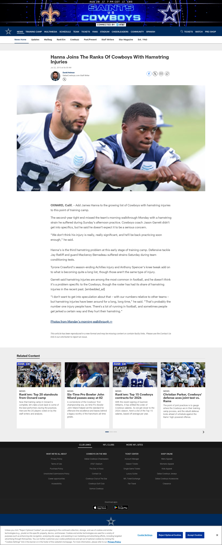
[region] (111, 535)
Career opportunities (56, 478)
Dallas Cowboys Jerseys (167, 474)
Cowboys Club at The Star (96, 478)
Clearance (167, 483)
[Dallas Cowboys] (111, 521)
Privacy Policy (56, 459)
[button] (107, 432)
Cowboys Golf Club (96, 483)
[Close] (217, 535)
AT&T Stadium (96, 464)
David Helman (69, 72)
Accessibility (56, 483)
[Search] (182, 31)
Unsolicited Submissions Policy (56, 474)
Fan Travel (132, 483)
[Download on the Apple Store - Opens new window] (100, 507)
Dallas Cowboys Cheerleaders (96, 459)
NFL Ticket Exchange (132, 478)
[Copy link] (167, 73)
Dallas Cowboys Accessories (166, 478)
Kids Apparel (167, 469)
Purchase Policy (56, 469)
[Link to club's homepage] (8, 31)
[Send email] (161, 75)
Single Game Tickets (132, 469)
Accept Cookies (195, 535)
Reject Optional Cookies (170, 535)
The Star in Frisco (96, 469)
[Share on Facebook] (149, 75)
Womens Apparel (167, 464)
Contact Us (96, 474)
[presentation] (204, 432)
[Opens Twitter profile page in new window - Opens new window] (64, 79)
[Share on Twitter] (155, 75)
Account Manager (132, 459)
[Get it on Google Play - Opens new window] (121, 509)
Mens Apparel (166, 459)
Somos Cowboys (96, 488)
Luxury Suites (131, 474)
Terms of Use (56, 464)
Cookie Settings (145, 535)
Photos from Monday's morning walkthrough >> (81, 321)
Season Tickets (132, 464)
